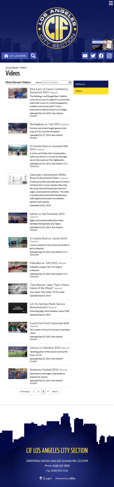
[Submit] (70, 82)
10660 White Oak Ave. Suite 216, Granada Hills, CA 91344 (57, 460)
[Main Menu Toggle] (111, 3)
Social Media (12, 67)
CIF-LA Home (18, 55)
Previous (25, 391)
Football (33, 115)
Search (39, 82)
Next (54, 391)
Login (45, 478)
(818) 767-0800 (61, 465)
